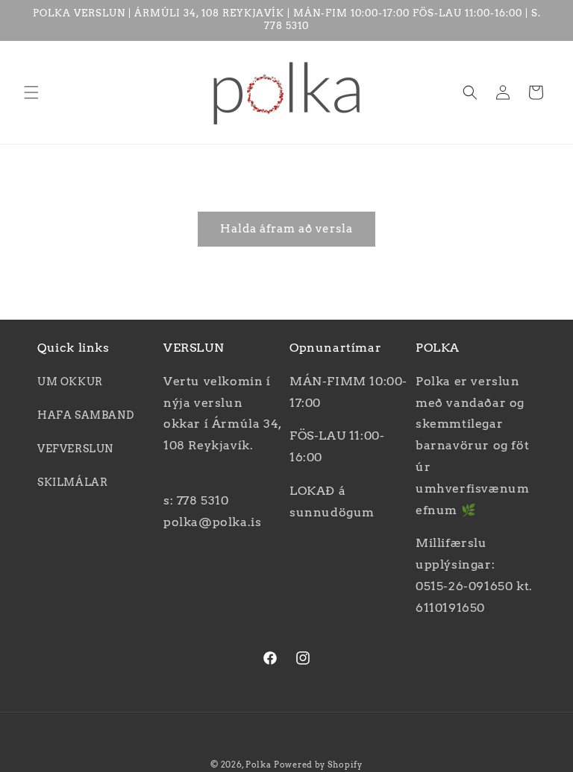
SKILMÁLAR (72, 482)
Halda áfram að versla (286, 228)
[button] (31, 92)
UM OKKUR (70, 381)
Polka (258, 764)
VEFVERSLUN (75, 449)
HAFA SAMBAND (85, 415)
